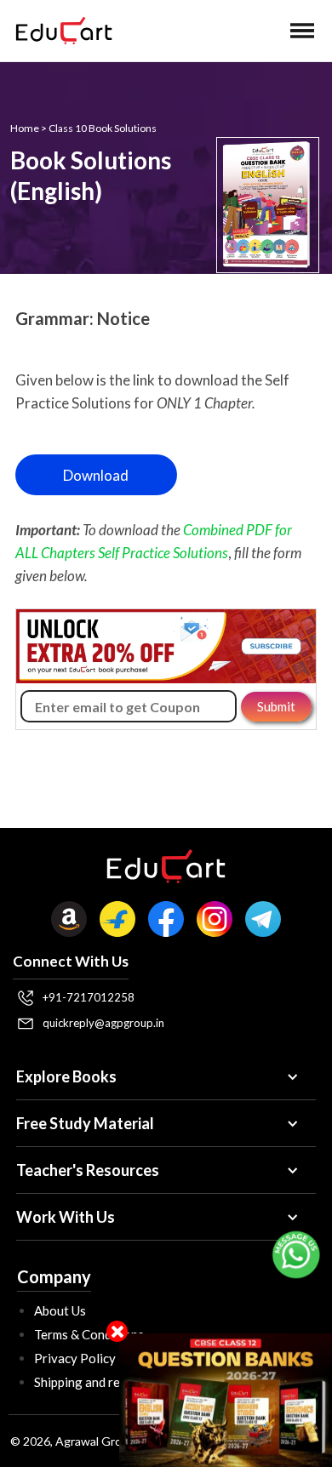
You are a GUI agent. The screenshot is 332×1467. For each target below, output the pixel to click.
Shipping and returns (92, 1382)
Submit (276, 706)
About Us (60, 1310)
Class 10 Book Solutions (103, 128)
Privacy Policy (75, 1358)
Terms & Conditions (89, 1334)
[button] (302, 30)
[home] (59, 30)
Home (24, 128)
